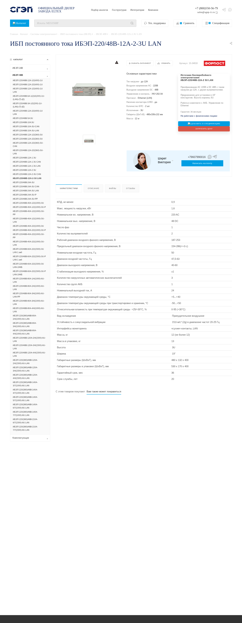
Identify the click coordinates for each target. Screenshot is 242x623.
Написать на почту (202, 163)
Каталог (21, 23)
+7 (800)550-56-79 (206, 8)
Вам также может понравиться (104, 391)
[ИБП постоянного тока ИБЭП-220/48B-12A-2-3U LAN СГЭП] (88, 89)
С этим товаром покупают (70, 391)
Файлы (112, 188)
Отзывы (130, 188)
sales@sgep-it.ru (206, 12)
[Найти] (132, 23)
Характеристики (69, 188)
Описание (93, 188)
